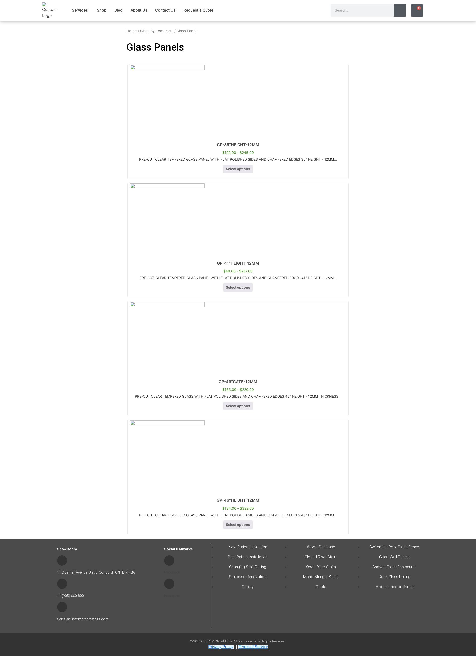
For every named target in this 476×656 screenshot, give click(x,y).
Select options (238, 169)
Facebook (172, 572)
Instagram (172, 596)
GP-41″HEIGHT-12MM (238, 263)
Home (131, 31)
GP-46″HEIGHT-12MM (238, 500)
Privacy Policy (220, 647)
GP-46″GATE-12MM (238, 381)
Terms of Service (253, 647)
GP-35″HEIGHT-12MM (238, 144)
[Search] (400, 10)
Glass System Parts (156, 31)
